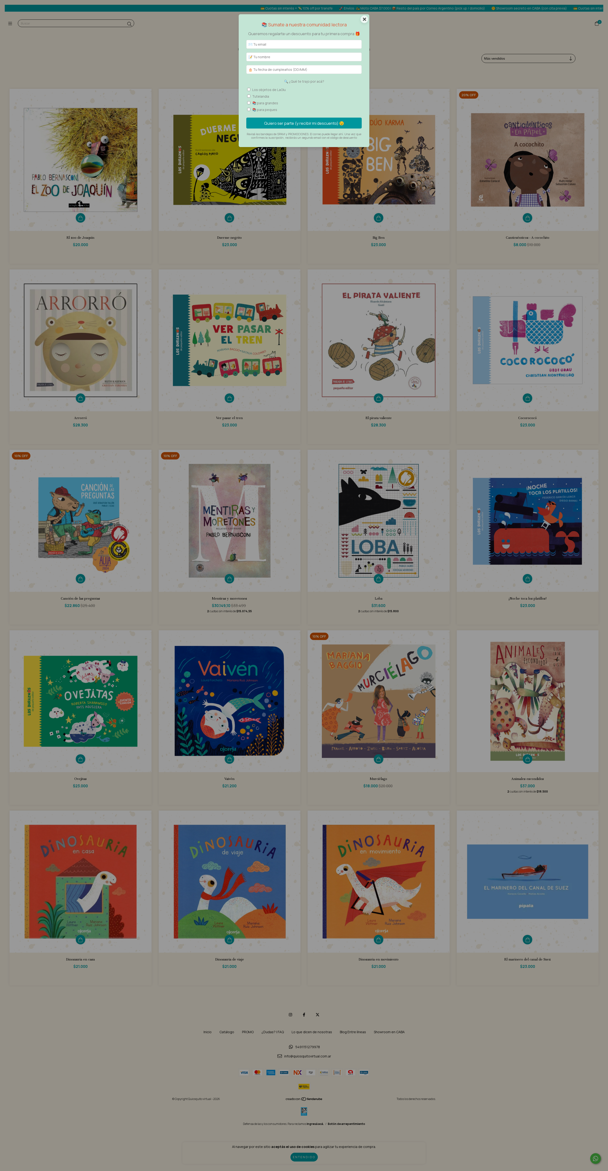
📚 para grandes (265, 103)
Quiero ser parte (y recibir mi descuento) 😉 (304, 123)
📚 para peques (264, 109)
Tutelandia (260, 96)
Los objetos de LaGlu (269, 89)
